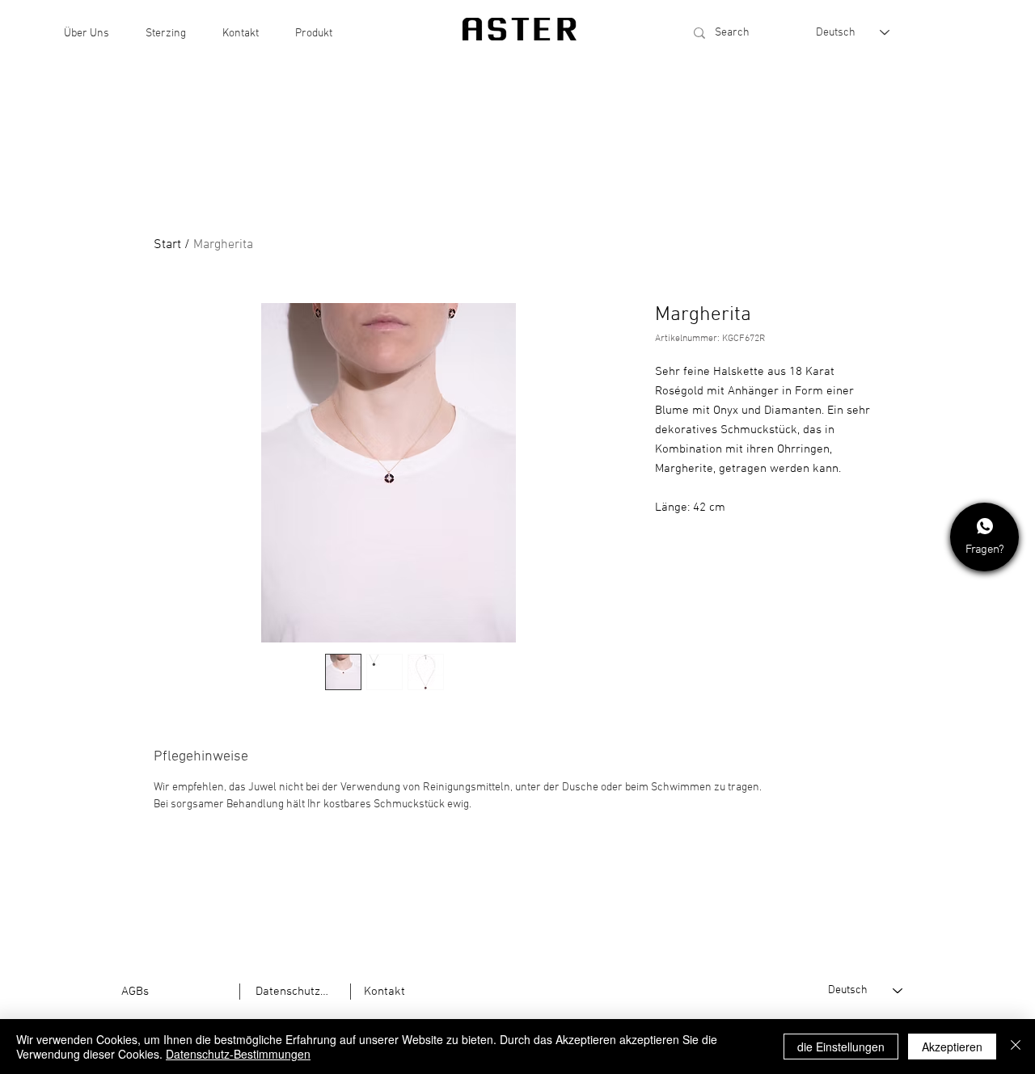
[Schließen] (1015, 1046)
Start (167, 245)
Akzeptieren (952, 1046)
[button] (86, 33)
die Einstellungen (841, 1046)
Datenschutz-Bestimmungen (238, 1054)
